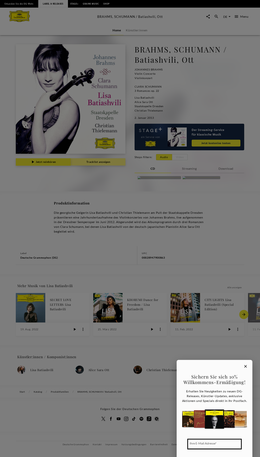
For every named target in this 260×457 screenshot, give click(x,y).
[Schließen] (245, 366)
